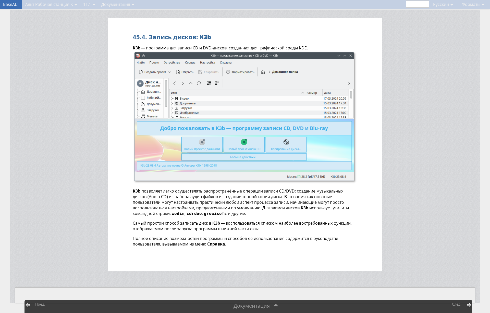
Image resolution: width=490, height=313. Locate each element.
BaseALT (11, 4)
